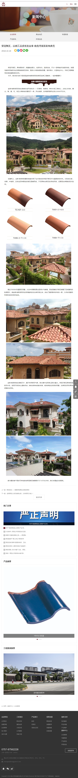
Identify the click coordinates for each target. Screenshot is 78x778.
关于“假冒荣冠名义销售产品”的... (39, 524)
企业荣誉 (4, 727)
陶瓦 (71, 4)
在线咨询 (71, 750)
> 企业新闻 (16, 706)
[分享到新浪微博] (21, 50)
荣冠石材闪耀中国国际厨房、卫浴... (16, 542)
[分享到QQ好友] (3, 769)
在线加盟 (49, 731)
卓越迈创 (57, 776)
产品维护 (64, 727)
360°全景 (4, 734)
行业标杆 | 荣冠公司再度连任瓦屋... (16, 531)
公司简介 (4, 721)
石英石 (33, 724)
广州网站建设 (50, 776)
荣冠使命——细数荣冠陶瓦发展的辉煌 (18, 490)
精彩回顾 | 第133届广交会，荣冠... (16, 549)
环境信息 (39, 39)
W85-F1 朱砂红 (39, 636)
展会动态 (39, 34)
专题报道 (65, 34)
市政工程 (19, 734)
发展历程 (4, 724)
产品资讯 (13, 39)
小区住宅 (19, 727)
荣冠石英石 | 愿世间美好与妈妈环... (16, 546)
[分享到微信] (24, 50)
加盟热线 (49, 727)
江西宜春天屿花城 (39, 692)
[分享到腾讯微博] (18, 50)
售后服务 (64, 721)
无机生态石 (34, 727)
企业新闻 (13, 34)
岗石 (32, 721)
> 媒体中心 (9, 706)
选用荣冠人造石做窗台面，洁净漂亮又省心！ (20, 493)
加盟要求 (49, 724)
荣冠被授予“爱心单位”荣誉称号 (15, 539)
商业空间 (19, 721)
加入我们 (4, 731)
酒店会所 (19, 724)
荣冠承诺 (49, 721)
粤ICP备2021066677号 (41, 776)
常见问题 (64, 724)
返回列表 (39, 497)
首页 (4, 706)
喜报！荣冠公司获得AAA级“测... (15, 553)
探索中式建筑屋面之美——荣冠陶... (16, 535)
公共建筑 (19, 731)
